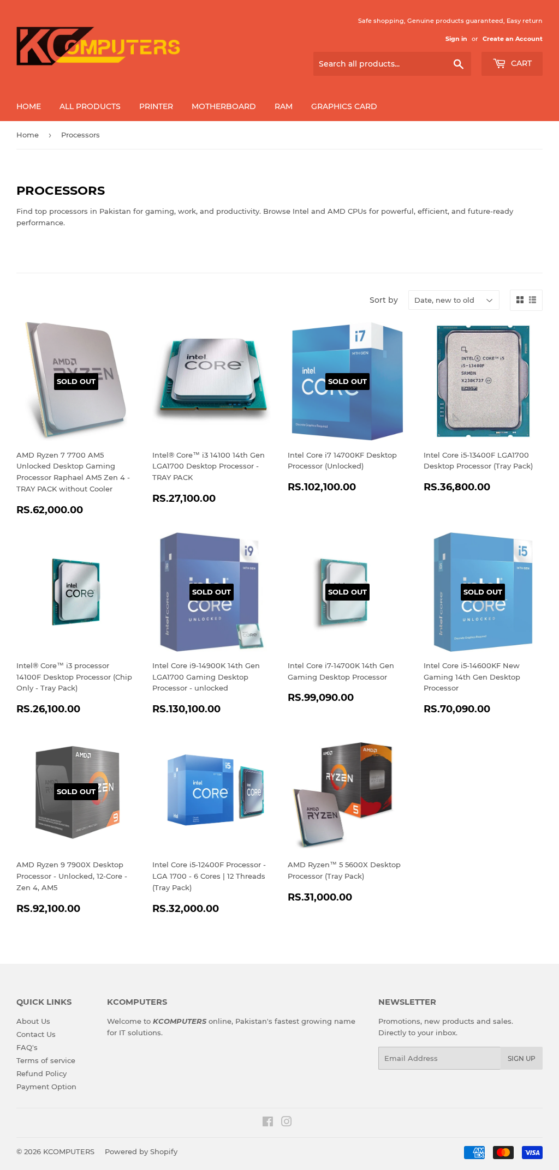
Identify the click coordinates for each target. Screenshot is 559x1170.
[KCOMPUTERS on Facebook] (267, 1123)
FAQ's (27, 1047)
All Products (90, 106)
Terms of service (45, 1060)
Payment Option (46, 1086)
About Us (33, 1021)
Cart (520, 63)
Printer (156, 106)
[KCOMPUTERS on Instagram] (286, 1123)
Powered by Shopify (141, 1151)
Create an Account (513, 39)
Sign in (456, 39)
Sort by (384, 300)
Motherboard (224, 106)
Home (28, 106)
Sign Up (522, 1058)
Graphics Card (344, 106)
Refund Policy (41, 1073)
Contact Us (36, 1034)
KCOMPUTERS (68, 1151)
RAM (284, 106)
